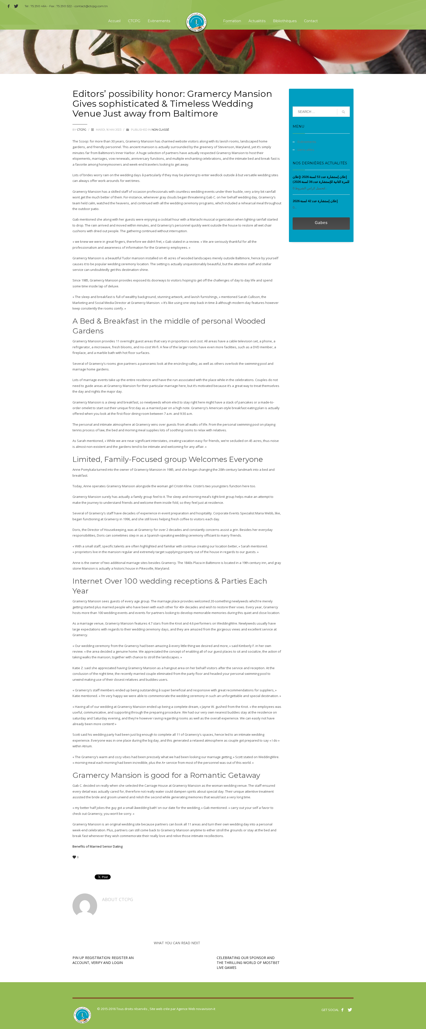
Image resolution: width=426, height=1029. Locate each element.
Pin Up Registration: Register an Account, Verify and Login (103, 960)
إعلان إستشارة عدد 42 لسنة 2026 (315, 201)
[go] (343, 112)
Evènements (307, 142)
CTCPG (82, 129)
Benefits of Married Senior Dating (97, 846)
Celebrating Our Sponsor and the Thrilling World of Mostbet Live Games (248, 962)
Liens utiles (306, 149)
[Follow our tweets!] (350, 1009)
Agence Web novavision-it (196, 1009)
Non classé (160, 129)
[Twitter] (16, 6)
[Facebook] (8, 6)
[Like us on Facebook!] (342, 1009)
